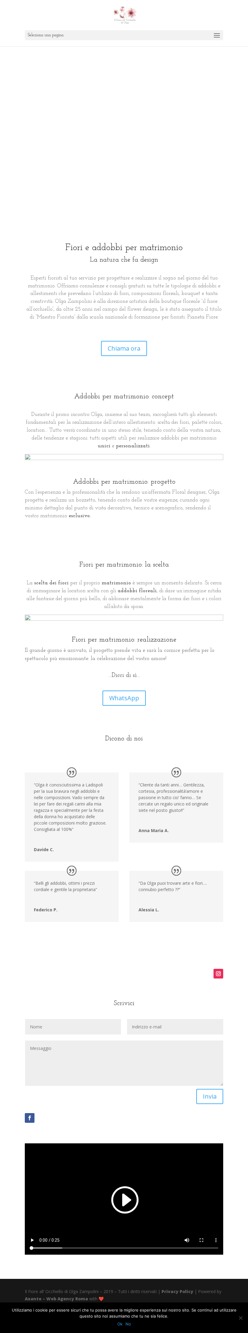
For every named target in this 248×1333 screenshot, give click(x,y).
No (128, 1324)
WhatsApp (124, 698)
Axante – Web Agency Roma (56, 1299)
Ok (119, 1324)
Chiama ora (124, 348)
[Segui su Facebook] (29, 1118)
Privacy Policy (177, 1291)
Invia (210, 1096)
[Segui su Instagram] (218, 974)
